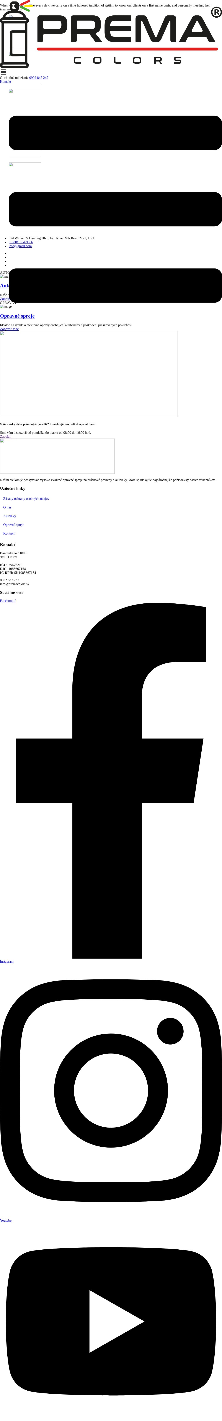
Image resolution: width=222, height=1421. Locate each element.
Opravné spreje (13, 525)
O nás (7, 507)
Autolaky (9, 516)
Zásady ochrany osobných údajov (26, 498)
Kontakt (8, 533)
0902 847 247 (38, 77)
